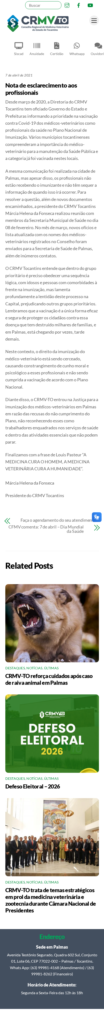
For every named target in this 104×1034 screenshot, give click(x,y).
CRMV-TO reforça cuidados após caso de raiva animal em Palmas (49, 679)
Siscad (18, 54)
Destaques (15, 668)
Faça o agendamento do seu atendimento (58, 520)
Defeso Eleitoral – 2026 (32, 786)
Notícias (34, 668)
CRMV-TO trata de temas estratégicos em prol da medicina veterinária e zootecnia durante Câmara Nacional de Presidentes (50, 900)
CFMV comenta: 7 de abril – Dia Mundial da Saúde (46, 529)
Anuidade (37, 54)
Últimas (51, 668)
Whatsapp (77, 54)
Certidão (56, 54)
